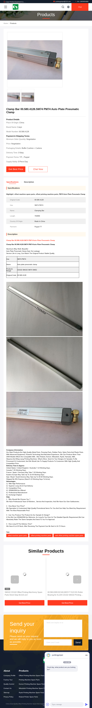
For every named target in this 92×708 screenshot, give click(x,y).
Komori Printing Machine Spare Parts (32, 684)
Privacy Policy (8, 697)
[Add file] (47, 704)
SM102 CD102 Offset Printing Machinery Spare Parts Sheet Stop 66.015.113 (23, 593)
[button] (15, 579)
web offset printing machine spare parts (69, 535)
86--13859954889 (82, 1)
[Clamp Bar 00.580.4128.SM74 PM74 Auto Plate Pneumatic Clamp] (34, 59)
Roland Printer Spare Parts (28, 697)
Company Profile (9, 675)
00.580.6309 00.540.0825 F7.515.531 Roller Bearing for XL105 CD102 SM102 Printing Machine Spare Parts (65, 593)
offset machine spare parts (17, 535)
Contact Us (7, 688)
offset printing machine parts (41, 535)
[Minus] (86, 655)
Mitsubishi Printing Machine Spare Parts (33, 688)
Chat (80, 7)
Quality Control (9, 684)
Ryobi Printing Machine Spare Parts (31, 692)
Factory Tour (8, 680)
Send (78, 642)
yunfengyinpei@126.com (63, 1)
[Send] (86, 704)
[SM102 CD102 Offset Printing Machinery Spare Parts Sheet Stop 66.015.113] (24, 574)
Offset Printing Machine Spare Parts (31, 675)
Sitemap (6, 692)
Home (6, 23)
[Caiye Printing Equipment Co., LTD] (16, 7)
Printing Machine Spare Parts (29, 680)
